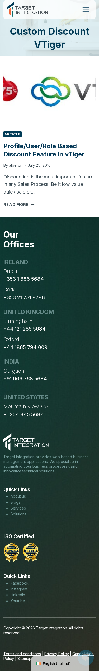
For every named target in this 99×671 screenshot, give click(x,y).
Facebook (20, 583)
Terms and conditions (22, 653)
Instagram (19, 589)
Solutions (18, 514)
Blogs (15, 502)
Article (12, 134)
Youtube (18, 601)
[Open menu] (85, 9)
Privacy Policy (56, 653)
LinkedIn (18, 595)
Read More (18, 204)
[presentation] (49, 95)
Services (18, 508)
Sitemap (24, 658)
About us (18, 496)
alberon (15, 165)
